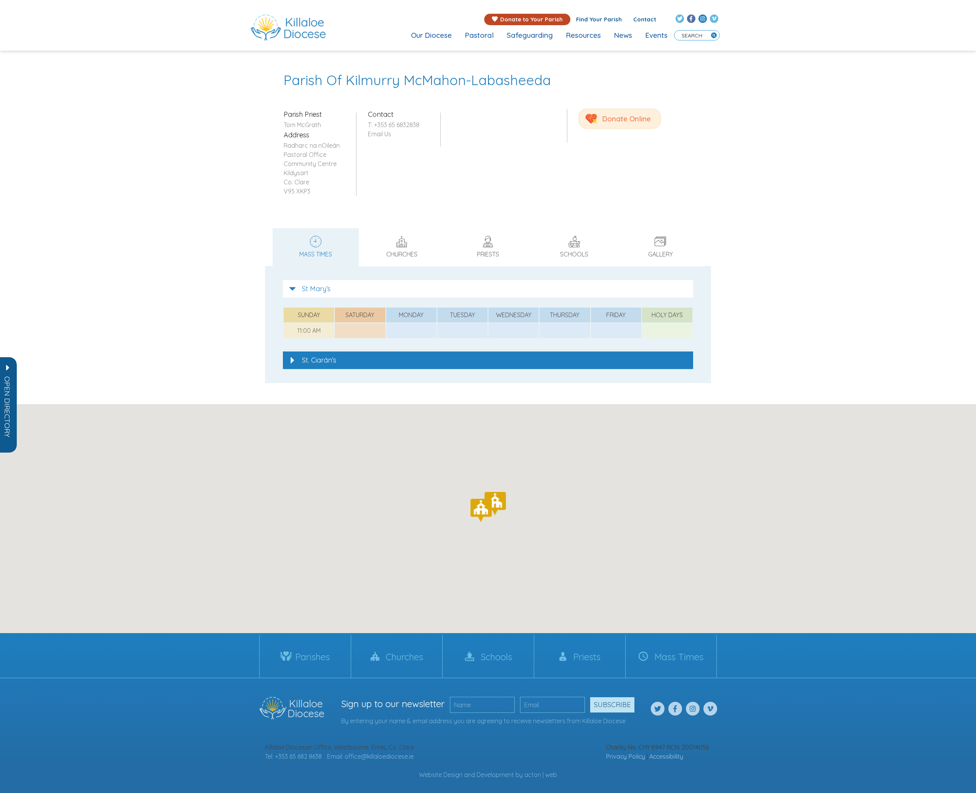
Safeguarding (530, 35)
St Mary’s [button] (316, 288)
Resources (583, 35)
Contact (644, 19)
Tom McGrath (302, 125)
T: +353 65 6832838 (393, 125)
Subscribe (612, 704)
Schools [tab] (574, 254)
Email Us (379, 134)
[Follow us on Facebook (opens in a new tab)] (691, 18)
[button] (7, 406)
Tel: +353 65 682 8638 (293, 756)
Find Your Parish (599, 19)
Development (495, 774)
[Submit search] (714, 35)
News (623, 35)
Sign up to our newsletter (393, 703)
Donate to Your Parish (531, 19)
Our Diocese (431, 35)
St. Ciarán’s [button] (319, 360)
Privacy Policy (625, 756)
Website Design (440, 774)
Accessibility (666, 756)
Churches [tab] (401, 254)
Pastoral (479, 35)
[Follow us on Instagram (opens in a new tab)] (702, 18)
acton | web (540, 774)
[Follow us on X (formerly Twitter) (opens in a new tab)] (679, 18)
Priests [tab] (488, 254)
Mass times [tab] (315, 254)
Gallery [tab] (660, 254)
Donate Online (626, 118)
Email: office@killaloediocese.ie (370, 756)
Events (656, 35)
